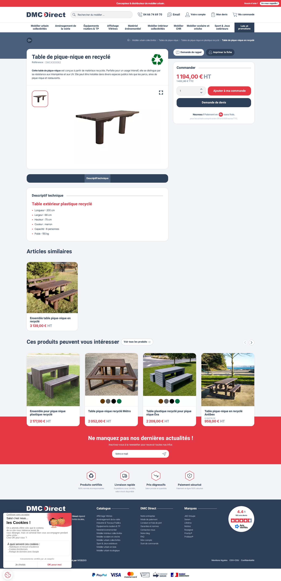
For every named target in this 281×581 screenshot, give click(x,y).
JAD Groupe (189, 516)
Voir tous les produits (135, 342)
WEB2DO (82, 560)
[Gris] (108, 401)
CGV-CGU (234, 560)
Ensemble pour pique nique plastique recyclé (48, 413)
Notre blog (145, 533)
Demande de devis (214, 102)
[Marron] (102, 401)
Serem (187, 519)
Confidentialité (247, 560)
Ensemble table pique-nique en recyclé (50, 320)
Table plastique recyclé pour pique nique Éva (168, 413)
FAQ (142, 536)
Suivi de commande (149, 543)
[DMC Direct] (46, 14)
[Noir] (113, 401)
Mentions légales (219, 560)
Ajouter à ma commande (229, 90)
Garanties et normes (149, 526)
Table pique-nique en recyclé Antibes (223, 413)
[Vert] (119, 401)
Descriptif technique (97, 178)
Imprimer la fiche (222, 52)
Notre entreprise (147, 516)
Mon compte (146, 540)
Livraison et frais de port (151, 522)
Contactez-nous (147, 529)
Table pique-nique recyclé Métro (109, 411)
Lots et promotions (244, 27)
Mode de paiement (148, 519)
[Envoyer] (165, 454)
